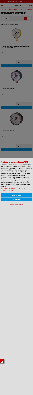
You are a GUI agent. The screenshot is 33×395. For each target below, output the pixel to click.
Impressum (3, 190)
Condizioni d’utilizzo (13, 190)
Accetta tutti (16, 195)
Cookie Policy (20, 188)
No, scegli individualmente (16, 204)
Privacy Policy (12, 188)
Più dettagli (4, 188)
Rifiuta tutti (16, 199)
